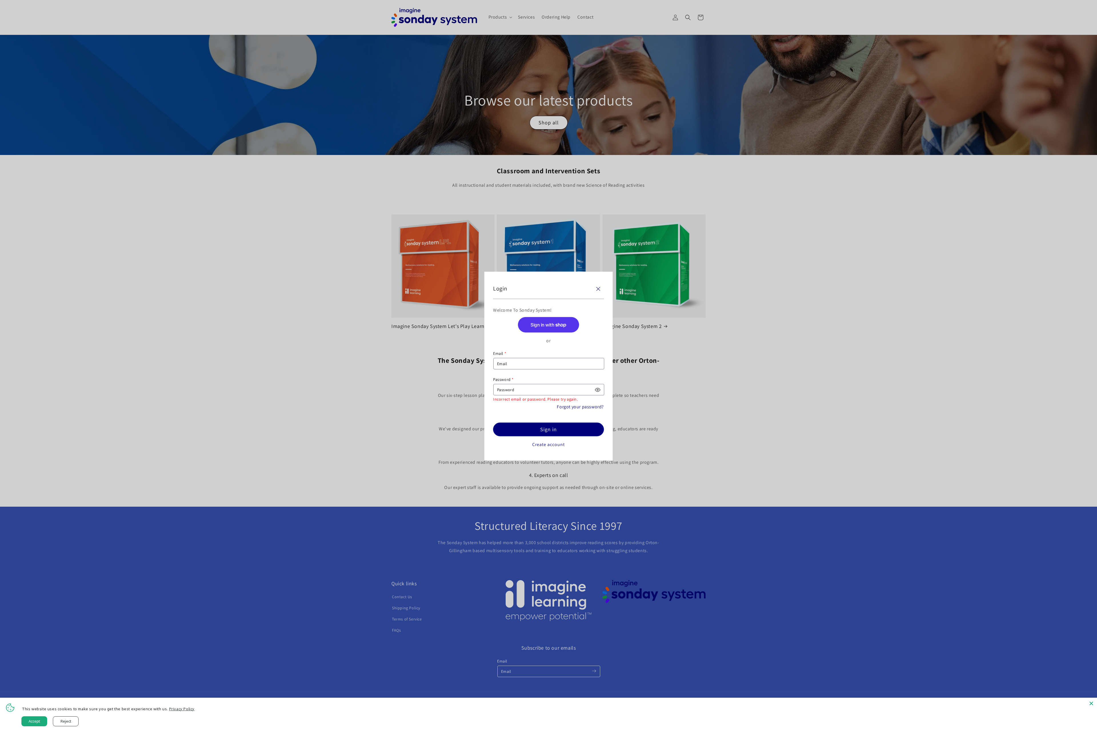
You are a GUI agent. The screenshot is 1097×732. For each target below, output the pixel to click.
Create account (548, 444)
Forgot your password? (580, 407)
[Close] (598, 289)
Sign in (548, 429)
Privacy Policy (182, 708)
